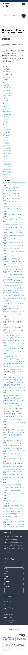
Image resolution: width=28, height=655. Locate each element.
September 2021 (7, 172)
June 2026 (5, 80)
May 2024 (5, 121)
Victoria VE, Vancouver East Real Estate (13, 505)
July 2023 (5, 137)
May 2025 (5, 101)
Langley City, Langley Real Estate (12, 369)
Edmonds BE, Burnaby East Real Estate (13, 297)
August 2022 (6, 155)
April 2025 (5, 103)
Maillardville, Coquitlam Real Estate (12, 376)
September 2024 (7, 114)
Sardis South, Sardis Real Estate (11, 439)
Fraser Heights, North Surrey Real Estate (14, 311)
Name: (6, 566)
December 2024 (7, 109)
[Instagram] (15, 554)
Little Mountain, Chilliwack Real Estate (13, 371)
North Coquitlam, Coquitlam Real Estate (13, 397)
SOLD (25, 12)
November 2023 (7, 130)
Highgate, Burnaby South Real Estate (13, 355)
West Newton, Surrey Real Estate (13, 36)
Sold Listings (6, 71)
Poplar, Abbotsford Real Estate (11, 411)
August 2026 (6, 77)
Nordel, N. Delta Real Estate (10, 395)
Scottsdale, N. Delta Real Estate (11, 447)
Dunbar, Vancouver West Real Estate (13, 285)
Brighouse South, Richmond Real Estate (13, 206)
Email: (6, 571)
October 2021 (6, 171)
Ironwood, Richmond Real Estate (12, 360)
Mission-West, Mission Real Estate (12, 385)
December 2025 (7, 90)
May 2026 (5, 82)
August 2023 (6, 135)
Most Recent (6, 76)
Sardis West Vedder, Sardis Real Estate (13, 443)
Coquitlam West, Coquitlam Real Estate (13, 269)
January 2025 (6, 108)
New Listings (6, 69)
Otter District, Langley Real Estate (12, 403)
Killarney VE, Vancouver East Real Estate (14, 361)
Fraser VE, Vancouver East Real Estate (13, 313)
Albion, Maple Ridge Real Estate (11, 189)
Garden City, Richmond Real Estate (12, 321)
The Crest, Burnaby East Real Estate (13, 485)
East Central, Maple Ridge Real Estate (13, 289)
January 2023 (6, 147)
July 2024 (5, 118)
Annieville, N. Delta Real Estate (11, 193)
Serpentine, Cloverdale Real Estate (12, 448)
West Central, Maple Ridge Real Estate (13, 513)
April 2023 (5, 142)
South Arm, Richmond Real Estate (12, 453)
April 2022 (5, 161)
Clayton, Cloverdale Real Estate (11, 258)
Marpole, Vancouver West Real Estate (13, 377)
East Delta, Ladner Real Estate (11, 292)
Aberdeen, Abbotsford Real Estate (12, 187)
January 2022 (6, 166)
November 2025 (7, 92)
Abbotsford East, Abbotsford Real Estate (14, 182)
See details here (6, 48)
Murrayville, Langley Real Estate (11, 393)
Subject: (6, 581)
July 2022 (5, 156)
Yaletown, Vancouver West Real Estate (13, 526)
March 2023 (6, 143)
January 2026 (6, 89)
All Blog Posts (6, 68)
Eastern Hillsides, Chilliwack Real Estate (13, 295)
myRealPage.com (16, 629)
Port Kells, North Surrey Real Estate (12, 413)
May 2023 (5, 140)
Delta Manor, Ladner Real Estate (11, 281)
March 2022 (6, 163)
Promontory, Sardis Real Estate (11, 414)
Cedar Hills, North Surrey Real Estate (13, 218)
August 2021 (6, 174)
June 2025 (5, 100)
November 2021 (7, 169)
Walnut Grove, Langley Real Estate (12, 506)
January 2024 (6, 127)
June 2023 (5, 139)
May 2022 (5, 159)
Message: (7, 586)
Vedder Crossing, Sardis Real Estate (12, 500)
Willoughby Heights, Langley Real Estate (14, 524)
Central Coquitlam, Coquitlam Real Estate (14, 222)
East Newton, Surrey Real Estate (12, 293)
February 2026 (7, 87)
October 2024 (6, 113)
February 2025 (7, 106)
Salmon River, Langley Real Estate (12, 434)
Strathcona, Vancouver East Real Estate (13, 469)
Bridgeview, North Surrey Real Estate (13, 205)
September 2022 (7, 153)
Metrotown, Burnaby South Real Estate (13, 382)
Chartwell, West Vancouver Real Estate (13, 230)
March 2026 (6, 85)
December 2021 (7, 168)
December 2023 (7, 129)
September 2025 (7, 95)
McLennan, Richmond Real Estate (12, 380)
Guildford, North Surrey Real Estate (12, 334)
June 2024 (5, 119)
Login (24, 1)
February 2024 (7, 126)
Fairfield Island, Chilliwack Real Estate (13, 303)
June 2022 (5, 158)
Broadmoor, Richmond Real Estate (12, 208)
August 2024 (6, 116)
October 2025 (6, 93)
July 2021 (5, 176)
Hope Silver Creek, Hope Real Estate (13, 358)
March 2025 (6, 105)
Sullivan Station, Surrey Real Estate (12, 474)
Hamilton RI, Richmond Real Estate (12, 335)
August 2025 (6, 97)
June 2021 (5, 177)
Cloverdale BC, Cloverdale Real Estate (13, 261)
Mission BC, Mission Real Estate (11, 384)
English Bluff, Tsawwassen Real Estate (13, 301)
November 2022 (7, 150)
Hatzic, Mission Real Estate (10, 347)
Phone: (6, 576)
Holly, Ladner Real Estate (10, 356)
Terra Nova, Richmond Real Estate (12, 484)
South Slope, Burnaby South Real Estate (14, 458)
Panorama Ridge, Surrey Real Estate (12, 408)
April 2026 (5, 84)
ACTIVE (20, 12)
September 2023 (7, 134)
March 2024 (6, 124)
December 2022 (7, 148)
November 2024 (7, 111)
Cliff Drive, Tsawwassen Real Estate (12, 260)
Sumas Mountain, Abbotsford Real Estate (14, 476)
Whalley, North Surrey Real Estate (12, 516)
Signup (20, 1)
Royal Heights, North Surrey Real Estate (13, 431)
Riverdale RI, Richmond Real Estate (12, 429)
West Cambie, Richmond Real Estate (13, 511)
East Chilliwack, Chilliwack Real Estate (13, 290)
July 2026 (5, 79)
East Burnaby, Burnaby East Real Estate (13, 287)
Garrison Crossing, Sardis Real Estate (13, 326)
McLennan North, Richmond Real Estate (14, 379)
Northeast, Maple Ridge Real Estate (12, 398)
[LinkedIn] (11, 554)
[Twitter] (8, 554)
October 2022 (6, 151)
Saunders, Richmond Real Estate (12, 445)
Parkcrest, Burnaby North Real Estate (13, 410)
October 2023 (6, 132)
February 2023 (7, 145)
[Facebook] (5, 554)
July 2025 (5, 98)
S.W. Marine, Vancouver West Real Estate (14, 432)
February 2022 (7, 164)
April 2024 (5, 122)
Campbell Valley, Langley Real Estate (13, 213)
